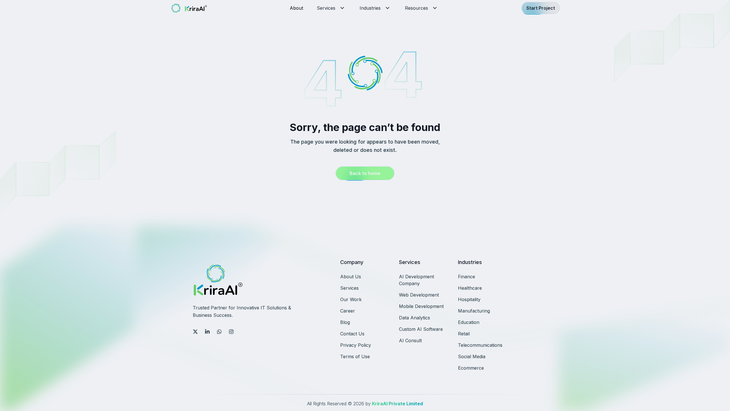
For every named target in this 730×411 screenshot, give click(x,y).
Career (347, 311)
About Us (350, 276)
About (296, 8)
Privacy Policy (355, 345)
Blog (345, 322)
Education (468, 322)
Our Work (351, 299)
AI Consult (410, 340)
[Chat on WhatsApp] (219, 331)
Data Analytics (414, 318)
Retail (464, 334)
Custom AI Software (421, 329)
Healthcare (470, 288)
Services (326, 8)
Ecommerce (471, 368)
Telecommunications (480, 345)
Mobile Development (421, 306)
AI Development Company (416, 280)
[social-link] (195, 331)
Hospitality (469, 299)
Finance (466, 276)
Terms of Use (355, 356)
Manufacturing (474, 311)
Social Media (471, 356)
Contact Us (352, 334)
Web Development (419, 295)
